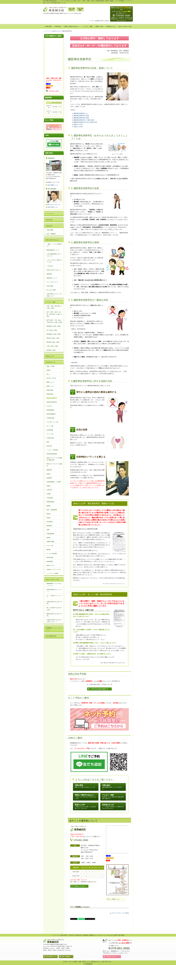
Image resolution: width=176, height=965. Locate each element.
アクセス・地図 (87, 26)
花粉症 (49, 486)
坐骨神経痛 (50, 430)
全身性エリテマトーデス (54, 569)
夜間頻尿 (49, 525)
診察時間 (85, 935)
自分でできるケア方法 (125, 26)
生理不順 (49, 490)
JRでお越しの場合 (52, 330)
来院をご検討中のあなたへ (72, 26)
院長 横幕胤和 (51, 234)
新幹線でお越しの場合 (53, 338)
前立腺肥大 (50, 521)
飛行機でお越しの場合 (53, 342)
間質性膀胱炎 (50, 501)
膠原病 (49, 549)
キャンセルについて (52, 282)
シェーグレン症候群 (52, 573)
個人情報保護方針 (51, 636)
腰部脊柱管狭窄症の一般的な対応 (84, 120)
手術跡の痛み (50, 438)
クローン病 (50, 545)
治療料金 (91, 935)
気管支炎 (49, 446)
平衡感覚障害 (50, 533)
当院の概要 (50, 230)
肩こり (49, 374)
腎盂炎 (49, 513)
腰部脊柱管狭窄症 (52, 398)
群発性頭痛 (50, 390)
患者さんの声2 (78, 126)
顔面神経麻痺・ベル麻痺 (54, 482)
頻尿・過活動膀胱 (52, 509)
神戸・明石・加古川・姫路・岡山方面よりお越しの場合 (54, 314)
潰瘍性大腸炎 (50, 541)
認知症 (49, 537)
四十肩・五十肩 (51, 378)
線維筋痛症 (50, 561)
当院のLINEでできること (54, 270)
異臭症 (49, 474)
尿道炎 (49, 517)
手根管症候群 (50, 418)
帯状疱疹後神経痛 (52, 454)
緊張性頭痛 (50, 394)
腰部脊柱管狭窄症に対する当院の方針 (85, 122)
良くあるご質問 (51, 290)
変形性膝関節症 (51, 414)
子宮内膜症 (50, 498)
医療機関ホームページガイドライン (54, 629)
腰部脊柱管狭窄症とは (81, 113)
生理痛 (49, 494)
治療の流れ (78, 935)
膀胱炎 (49, 505)
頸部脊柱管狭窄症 (52, 402)
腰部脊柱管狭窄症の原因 (81, 118)
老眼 (48, 529)
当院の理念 (48, 26)
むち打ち (49, 406)
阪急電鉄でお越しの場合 (54, 326)
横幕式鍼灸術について (53, 250)
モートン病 (50, 434)
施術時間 (49, 274)
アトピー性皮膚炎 (52, 553)
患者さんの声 (99, 26)
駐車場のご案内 (51, 350)
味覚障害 (49, 478)
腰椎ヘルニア (50, 382)
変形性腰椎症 (50, 410)
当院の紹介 (58, 26)
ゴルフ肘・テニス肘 (52, 422)
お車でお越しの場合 (52, 346)
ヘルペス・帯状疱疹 (52, 450)
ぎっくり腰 (50, 426)
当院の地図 (50, 286)
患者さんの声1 (78, 124)
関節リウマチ (50, 565)
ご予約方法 (50, 266)
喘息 (48, 442)
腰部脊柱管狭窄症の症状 (81, 115)
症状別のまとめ (110, 26)
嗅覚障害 (49, 470)
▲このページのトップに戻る (119, 913)
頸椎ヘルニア (50, 386)
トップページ (50, 213)
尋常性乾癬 (50, 557)
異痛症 (49, 370)
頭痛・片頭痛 (50, 366)
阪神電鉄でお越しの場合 (54, 334)
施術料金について (52, 278)
